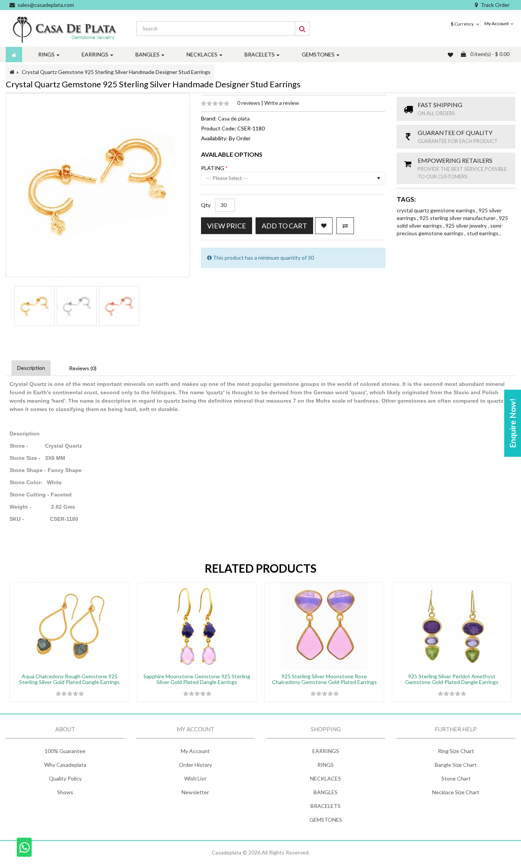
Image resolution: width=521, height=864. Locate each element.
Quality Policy (65, 778)
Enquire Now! (512, 423)
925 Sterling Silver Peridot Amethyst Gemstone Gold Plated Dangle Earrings (451, 679)
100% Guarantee (65, 751)
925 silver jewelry (466, 225)
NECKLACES (325, 778)
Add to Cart (284, 226)
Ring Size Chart (456, 751)
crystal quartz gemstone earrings (436, 210)
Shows (65, 792)
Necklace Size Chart (455, 792)
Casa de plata (234, 118)
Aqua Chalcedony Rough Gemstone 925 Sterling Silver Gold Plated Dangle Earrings (69, 679)
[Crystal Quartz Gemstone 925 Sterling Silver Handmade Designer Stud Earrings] (34, 306)
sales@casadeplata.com (46, 5)
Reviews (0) (82, 368)
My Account (195, 751)
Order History (195, 764)
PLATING (213, 168)
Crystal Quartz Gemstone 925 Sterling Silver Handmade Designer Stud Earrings (116, 72)
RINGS (325, 764)
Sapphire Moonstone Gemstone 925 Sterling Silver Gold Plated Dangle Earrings (196, 679)
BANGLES (326, 792)
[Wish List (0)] (451, 54)
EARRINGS (325, 751)
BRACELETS (325, 806)
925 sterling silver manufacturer (458, 218)
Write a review (281, 103)
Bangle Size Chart (456, 764)
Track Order (495, 5)
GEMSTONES (325, 819)
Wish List (195, 778)
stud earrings (483, 233)
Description (31, 368)
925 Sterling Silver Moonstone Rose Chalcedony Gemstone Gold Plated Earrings (324, 679)
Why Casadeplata (65, 764)
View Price (226, 226)
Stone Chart (456, 778)
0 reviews (249, 103)
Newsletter (195, 792)
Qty (206, 205)
